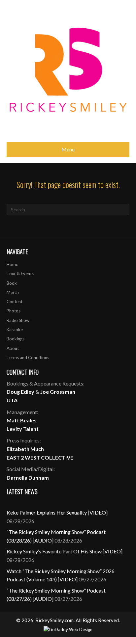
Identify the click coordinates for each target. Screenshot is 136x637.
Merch (13, 292)
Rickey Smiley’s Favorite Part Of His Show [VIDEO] (64, 551)
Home (12, 264)
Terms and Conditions (28, 357)
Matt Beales (22, 420)
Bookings (15, 338)
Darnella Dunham (28, 477)
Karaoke (15, 329)
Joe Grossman (57, 391)
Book (12, 283)
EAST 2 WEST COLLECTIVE (40, 457)
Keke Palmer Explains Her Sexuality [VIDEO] (57, 512)
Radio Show (18, 320)
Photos (13, 310)
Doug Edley (20, 391)
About (13, 348)
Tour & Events (20, 273)
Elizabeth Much (25, 449)
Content (14, 301)
